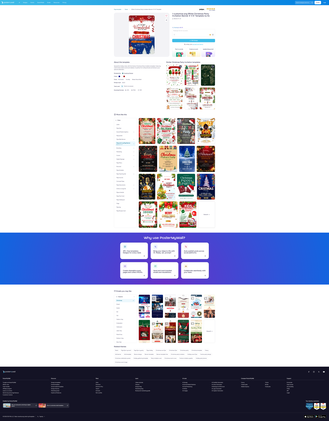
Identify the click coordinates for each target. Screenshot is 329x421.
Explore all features (56, 393)
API (288, 390)
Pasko (116, 350)
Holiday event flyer (192, 354)
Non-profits (99, 393)
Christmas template (196, 350)
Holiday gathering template (141, 358)
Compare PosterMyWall (247, 378)
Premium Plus (99, 386)
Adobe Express (245, 386)
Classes (137, 384)
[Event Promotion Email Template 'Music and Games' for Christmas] (196, 331)
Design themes (55, 388)
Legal (288, 393)
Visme (267, 382)
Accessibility (290, 386)
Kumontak (289, 382)
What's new (6, 384)
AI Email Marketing (187, 386)
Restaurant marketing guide (142, 390)
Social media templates (57, 386)
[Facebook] (308, 372)
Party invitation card (156, 358)
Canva (242, 382)
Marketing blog (139, 388)
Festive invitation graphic (186, 358)
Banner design (138, 354)
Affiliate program (7, 388)
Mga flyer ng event (126, 350)
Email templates (55, 384)
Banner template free (162, 354)
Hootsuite (267, 386)
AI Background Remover (218, 386)
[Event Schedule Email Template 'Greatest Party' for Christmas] (144, 306)
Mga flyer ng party (139, 350)
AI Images (185, 390)
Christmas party (184, 350)
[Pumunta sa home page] (7, 2)
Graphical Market (128, 73)
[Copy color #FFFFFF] (122, 76)
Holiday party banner (201, 358)
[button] (166, 16)
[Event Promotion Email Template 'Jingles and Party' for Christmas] (183, 306)
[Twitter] (319, 372)
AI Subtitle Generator (217, 382)
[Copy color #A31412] (124, 76)
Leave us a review (7, 390)
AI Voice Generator (217, 384)
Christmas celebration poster (123, 358)
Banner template (149, 354)
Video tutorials (139, 382)
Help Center (290, 384)
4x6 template (127, 354)
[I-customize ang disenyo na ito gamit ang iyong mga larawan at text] (142, 34)
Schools (98, 390)
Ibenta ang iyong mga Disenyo (11, 393)
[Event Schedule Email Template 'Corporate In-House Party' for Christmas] (170, 306)
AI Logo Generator (217, 388)
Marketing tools (55, 390)
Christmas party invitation (177, 354)
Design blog (138, 386)
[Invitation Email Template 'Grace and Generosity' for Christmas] (183, 331)
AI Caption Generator (217, 390)
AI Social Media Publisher (189, 384)
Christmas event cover (170, 358)
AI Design (185, 382)
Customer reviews (8, 395)
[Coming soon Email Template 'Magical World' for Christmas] (157, 306)
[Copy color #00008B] (119, 76)
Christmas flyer (173, 350)
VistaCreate (244, 384)
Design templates (55, 382)
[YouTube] (324, 372)
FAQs (288, 388)
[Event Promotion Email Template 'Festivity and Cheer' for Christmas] (209, 306)
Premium (98, 384)
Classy (206, 350)
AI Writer (184, 388)
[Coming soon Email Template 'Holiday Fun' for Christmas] (144, 331)
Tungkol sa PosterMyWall (9, 382)
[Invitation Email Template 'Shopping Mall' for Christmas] (170, 331)
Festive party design (205, 354)
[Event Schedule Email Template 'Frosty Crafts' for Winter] (196, 306)
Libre (97, 382)
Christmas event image (121, 362)
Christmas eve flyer (161, 350)
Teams (97, 388)
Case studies (6, 386)
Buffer (267, 384)
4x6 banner (118, 354)
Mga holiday (150, 350)
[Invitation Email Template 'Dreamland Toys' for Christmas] (157, 331)
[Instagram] (314, 372)
